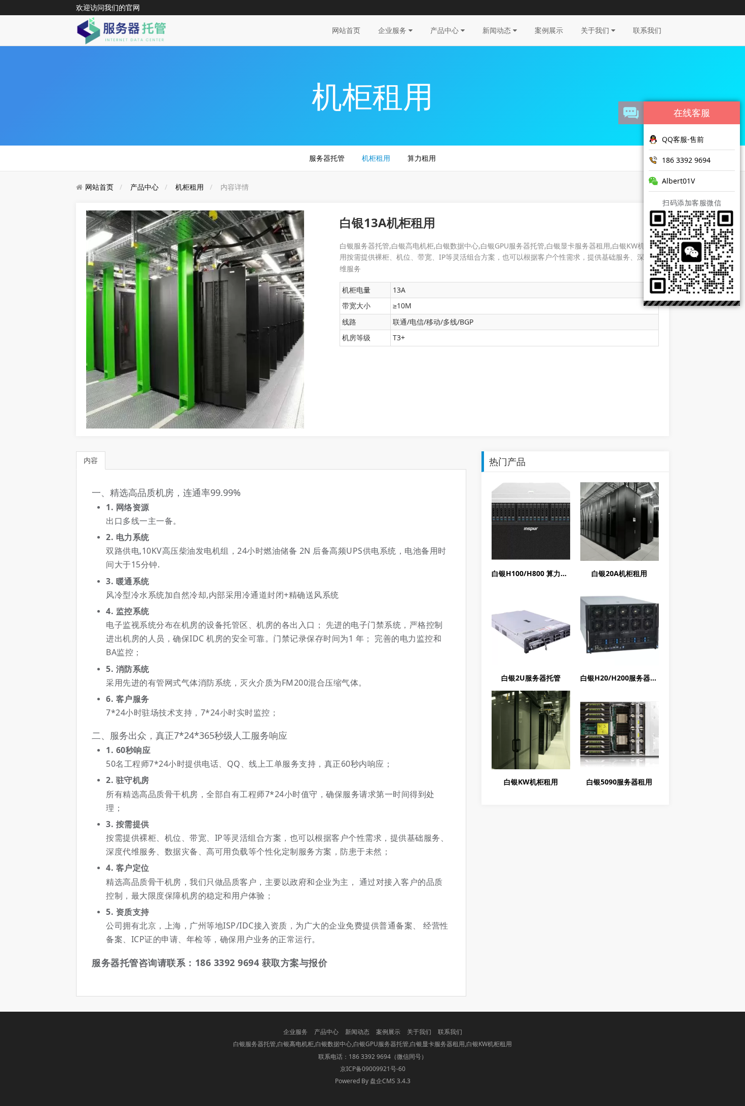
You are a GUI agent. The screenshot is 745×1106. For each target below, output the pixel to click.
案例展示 (549, 30)
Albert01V (678, 181)
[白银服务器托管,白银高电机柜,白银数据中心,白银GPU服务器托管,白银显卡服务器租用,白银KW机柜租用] (122, 29)
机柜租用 (376, 158)
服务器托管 (327, 158)
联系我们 (647, 30)
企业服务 (393, 30)
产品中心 (445, 30)
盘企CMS (372, 1081)
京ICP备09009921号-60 (372, 1068)
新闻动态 (497, 30)
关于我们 (596, 30)
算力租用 (421, 158)
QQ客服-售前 (683, 139)
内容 (91, 460)
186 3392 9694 (686, 160)
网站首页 (346, 30)
